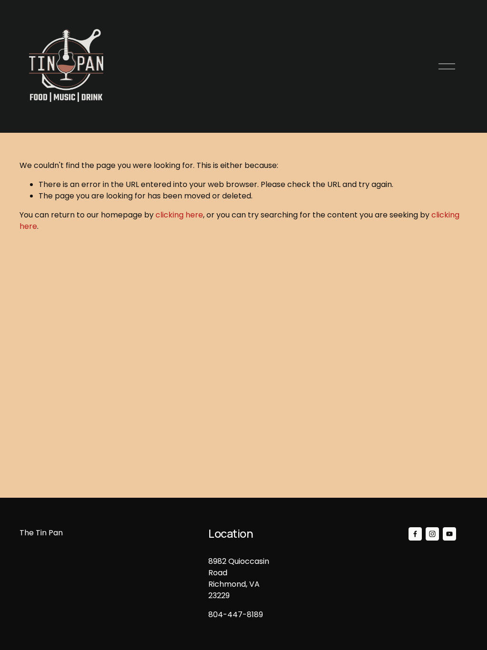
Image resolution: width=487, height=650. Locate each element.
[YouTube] (449, 534)
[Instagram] (432, 534)
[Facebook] (415, 534)
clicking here (179, 214)
